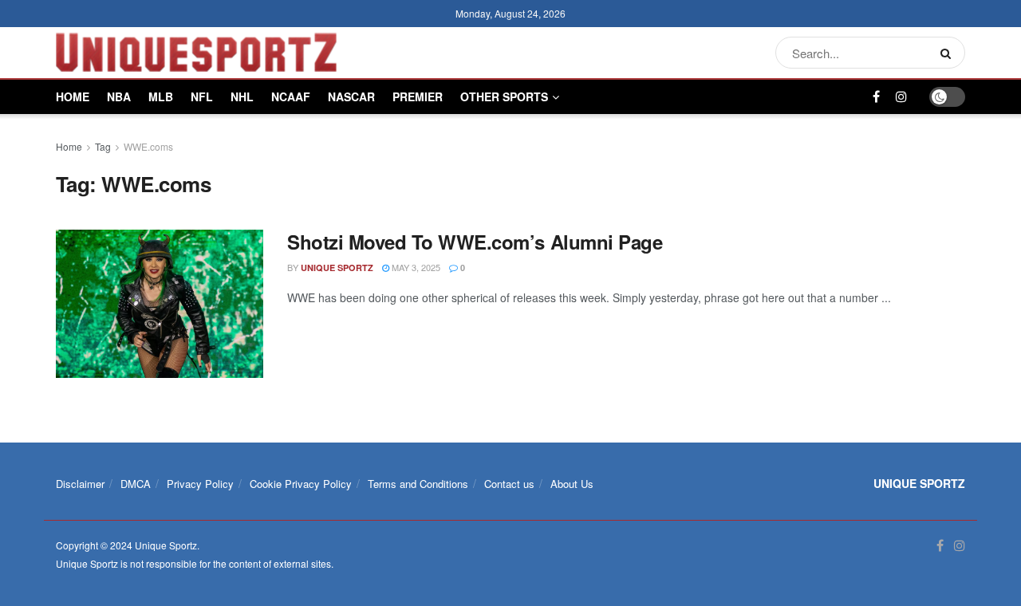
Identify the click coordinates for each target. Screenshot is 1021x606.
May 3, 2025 (414, 267)
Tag (103, 146)
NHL (242, 96)
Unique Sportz (337, 267)
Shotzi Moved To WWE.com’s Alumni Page (474, 241)
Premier (417, 96)
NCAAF (290, 96)
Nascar (351, 96)
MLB (160, 96)
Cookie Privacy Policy (301, 483)
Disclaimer (80, 483)
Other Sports (504, 96)
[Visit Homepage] (196, 53)
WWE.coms (148, 146)
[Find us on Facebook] (876, 97)
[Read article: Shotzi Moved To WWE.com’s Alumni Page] (159, 304)
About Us (571, 483)
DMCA (135, 483)
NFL (202, 96)
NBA (119, 96)
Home (72, 96)
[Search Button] (948, 53)
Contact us (509, 483)
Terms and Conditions (418, 483)
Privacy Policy (200, 483)
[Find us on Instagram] (901, 97)
